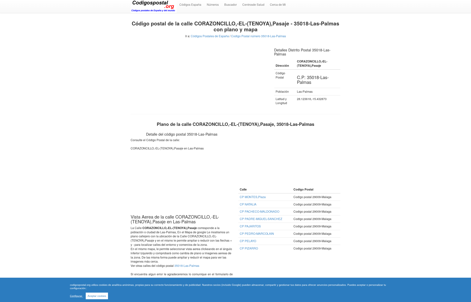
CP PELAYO (248, 241)
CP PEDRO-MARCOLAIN (257, 233)
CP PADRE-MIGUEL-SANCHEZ (261, 219)
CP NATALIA (248, 204)
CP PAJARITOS (250, 226)
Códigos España (190, 4)
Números (213, 4)
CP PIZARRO (249, 248)
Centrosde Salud (253, 4)
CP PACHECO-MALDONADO (259, 211)
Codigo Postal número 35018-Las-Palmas (258, 36)
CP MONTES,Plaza (253, 197)
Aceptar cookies (97, 295)
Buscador (230, 4)
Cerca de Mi (278, 4)
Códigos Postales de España (210, 36)
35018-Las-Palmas (186, 265)
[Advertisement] (200, 70)
